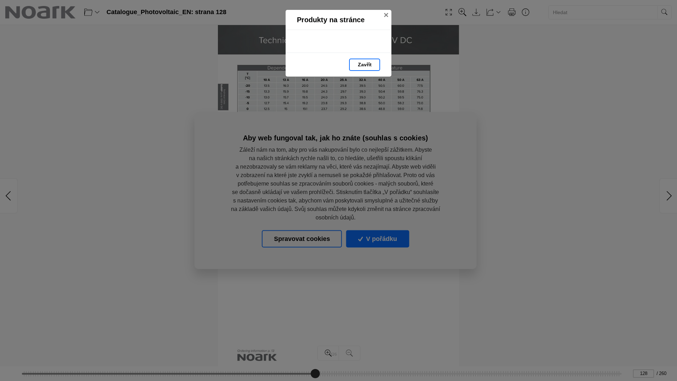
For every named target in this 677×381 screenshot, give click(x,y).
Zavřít (365, 64)
